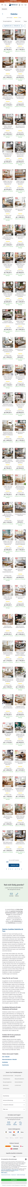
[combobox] (14, 869)
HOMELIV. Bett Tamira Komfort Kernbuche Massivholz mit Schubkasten (20, 70)
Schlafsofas (6, 1088)
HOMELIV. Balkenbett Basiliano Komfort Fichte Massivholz (8, 461)
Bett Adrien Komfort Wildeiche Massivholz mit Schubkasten (7, 238)
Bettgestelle (18, 1075)
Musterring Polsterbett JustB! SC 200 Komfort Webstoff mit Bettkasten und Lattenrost (8, 433)
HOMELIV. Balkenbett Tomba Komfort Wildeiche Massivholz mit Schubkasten (7, 571)
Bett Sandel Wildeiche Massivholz (20, 570)
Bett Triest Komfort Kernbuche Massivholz (8, 707)
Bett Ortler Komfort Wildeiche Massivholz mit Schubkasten (7, 790)
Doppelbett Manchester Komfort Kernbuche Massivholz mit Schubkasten (20, 790)
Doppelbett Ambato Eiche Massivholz (20, 762)
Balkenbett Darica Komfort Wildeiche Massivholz (8, 763)
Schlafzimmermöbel (8, 1075)
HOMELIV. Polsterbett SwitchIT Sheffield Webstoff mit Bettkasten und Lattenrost (20, 654)
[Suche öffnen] (5, 5)
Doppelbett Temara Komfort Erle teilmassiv (20, 707)
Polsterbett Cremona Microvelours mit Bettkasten (20, 406)
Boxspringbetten (7, 21)
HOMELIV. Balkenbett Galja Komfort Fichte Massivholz (20, 461)
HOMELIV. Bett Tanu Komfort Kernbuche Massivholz (20, 735)
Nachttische (5, 1065)
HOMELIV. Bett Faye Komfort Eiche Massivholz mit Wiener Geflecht (20, 323)
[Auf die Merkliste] (11, 31)
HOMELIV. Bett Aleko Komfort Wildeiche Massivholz (8, 43)
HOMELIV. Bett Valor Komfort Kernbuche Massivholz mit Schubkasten (20, 680)
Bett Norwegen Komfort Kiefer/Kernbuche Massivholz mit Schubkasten (8, 155)
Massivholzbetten (19, 1078)
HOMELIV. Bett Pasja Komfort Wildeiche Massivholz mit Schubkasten (20, 817)
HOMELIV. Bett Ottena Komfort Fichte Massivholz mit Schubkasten (20, 155)
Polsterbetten (6, 1078)
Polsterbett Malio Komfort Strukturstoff (20, 515)
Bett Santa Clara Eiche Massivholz (20, 210)
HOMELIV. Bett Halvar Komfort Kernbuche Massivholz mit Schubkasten (7, 183)
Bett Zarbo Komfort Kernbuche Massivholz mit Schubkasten (20, 488)
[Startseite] (13, 5)
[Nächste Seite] (21, 869)
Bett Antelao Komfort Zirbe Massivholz (20, 97)
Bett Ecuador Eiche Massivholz (8, 70)
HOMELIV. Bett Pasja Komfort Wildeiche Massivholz (8, 488)
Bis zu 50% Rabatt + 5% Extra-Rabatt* (12, 1)
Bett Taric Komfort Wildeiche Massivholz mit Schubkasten (7, 515)
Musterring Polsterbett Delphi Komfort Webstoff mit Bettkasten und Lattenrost (8, 350)
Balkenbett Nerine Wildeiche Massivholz (20, 843)
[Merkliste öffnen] (22, 5)
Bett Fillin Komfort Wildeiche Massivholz (20, 627)
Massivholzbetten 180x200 (9, 1059)
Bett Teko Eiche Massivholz (8, 735)
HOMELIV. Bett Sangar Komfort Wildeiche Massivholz (7, 295)
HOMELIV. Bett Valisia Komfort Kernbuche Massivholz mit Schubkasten (7, 543)
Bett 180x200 (5, 1056)
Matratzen (17, 21)
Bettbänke (5, 1062)
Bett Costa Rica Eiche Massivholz (20, 597)
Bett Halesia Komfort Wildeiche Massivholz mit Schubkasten (7, 98)
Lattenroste (18, 1085)
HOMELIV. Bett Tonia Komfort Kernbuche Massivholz (8, 598)
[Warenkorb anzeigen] (25, 5)
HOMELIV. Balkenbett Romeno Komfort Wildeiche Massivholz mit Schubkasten (7, 127)
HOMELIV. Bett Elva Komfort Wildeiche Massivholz (20, 183)
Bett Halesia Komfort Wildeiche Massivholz (20, 127)
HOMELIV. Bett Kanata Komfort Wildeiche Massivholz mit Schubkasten (7, 378)
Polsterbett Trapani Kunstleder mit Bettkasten (7, 322)
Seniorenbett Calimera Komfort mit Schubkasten (7, 405)
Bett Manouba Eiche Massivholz (20, 433)
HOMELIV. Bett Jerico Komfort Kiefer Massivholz (20, 266)
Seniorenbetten (19, 1082)
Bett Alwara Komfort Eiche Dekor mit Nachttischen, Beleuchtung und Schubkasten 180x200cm (7, 210)
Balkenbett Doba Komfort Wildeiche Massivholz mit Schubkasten (7, 680)
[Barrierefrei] (19, 5)
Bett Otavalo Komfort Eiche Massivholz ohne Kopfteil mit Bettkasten (20, 543)
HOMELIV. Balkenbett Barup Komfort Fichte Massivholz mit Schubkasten (20, 43)
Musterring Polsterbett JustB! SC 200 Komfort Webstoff (8, 654)
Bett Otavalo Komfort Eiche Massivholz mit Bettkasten (20, 378)
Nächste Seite (15, 865)
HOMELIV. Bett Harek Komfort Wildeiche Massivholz (7, 266)
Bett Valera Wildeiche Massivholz (20, 237)
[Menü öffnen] (2, 5)
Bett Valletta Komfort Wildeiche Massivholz (7, 843)
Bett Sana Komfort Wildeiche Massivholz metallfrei (7, 817)
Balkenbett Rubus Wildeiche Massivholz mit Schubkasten (20, 295)
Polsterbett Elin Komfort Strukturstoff (20, 350)
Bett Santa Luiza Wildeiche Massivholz (7, 627)
